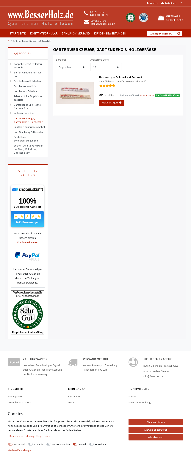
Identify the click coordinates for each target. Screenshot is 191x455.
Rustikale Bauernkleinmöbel (29, 127)
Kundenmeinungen (27, 242)
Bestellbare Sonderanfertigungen (26, 138)
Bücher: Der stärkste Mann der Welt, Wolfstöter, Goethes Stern (28, 149)
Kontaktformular (44, 33)
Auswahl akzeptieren (155, 429)
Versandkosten (147, 95)
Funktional (100, 444)
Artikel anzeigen (110, 102)
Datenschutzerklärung (140, 402)
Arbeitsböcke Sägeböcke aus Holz (28, 98)
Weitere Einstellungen (20, 450)
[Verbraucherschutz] (27, 312)
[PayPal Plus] (27, 256)
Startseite (18, 33)
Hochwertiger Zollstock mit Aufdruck (120, 77)
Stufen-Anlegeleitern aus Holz (28, 74)
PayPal (82, 444)
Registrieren (74, 396)
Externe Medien (61, 444)
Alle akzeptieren (156, 422)
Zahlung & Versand (76, 33)
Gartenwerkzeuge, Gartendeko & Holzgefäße (28, 120)
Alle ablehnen (155, 437)
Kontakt (133, 396)
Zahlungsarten (15, 396)
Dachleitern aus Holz (25, 86)
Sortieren (61, 59)
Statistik (38, 444)
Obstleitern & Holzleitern (28, 81)
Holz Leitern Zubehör (25, 91)
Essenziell (19, 444)
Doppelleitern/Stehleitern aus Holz (28, 65)
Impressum (43, 436)
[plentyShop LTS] (40, 17)
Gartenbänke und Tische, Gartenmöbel (28, 106)
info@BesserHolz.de (103, 24)
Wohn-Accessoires (24, 113)
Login (71, 402)
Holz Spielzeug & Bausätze (29, 132)
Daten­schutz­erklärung (22, 436)
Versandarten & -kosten (19, 402)
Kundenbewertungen (110, 33)
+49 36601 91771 (99, 15)
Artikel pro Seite (99, 59)
